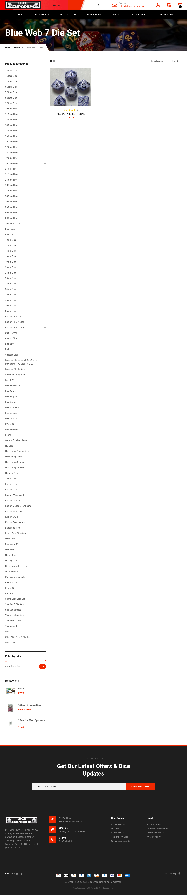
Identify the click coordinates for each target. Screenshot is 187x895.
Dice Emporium (12, 396)
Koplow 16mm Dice (14, 327)
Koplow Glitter (12, 489)
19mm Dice (10, 262)
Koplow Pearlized (13, 511)
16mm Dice (10, 256)
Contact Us (124, 3)
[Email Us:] (52, 829)
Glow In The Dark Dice (16, 440)
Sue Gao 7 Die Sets (14, 604)
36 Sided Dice (11, 207)
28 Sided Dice (11, 196)
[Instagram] (21, 874)
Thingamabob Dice (14, 615)
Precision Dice (12, 582)
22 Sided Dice (11, 174)
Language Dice (12, 528)
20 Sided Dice (11, 163)
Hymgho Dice (11, 473)
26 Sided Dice (11, 190)
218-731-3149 (65, 841)
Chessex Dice (11, 354)
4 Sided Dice (11, 76)
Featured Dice (11, 429)
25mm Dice (10, 272)
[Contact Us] (114, 5)
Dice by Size (11, 413)
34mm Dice (10, 289)
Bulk (7, 349)
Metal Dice (10, 549)
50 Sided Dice (11, 212)
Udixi (7, 631)
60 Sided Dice (11, 218)
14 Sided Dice (11, 130)
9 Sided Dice (11, 103)
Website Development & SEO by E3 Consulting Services (93, 888)
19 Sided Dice (11, 158)
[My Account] (158, 5)
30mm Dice (10, 278)
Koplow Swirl (11, 517)
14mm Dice (10, 251)
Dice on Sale (11, 418)
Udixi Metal (10, 642)
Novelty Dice (11, 560)
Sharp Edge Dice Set (15, 599)
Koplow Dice (11, 484)
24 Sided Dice (11, 180)
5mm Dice (10, 229)
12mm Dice (10, 245)
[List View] (54, 61)
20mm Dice (10, 267)
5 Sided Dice (11, 81)
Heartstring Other (13, 456)
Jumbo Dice (11, 478)
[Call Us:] (52, 839)
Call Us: (63, 837)
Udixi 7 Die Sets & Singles (17, 637)
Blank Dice (10, 344)
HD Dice (9, 445)
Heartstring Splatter (14, 462)
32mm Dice (10, 283)
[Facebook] (17, 874)
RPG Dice (9, 588)
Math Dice (10, 538)
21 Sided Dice (11, 169)
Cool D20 (9, 380)
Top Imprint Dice (13, 620)
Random (9, 593)
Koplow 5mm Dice (14, 316)
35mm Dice (10, 294)
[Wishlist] (169, 5)
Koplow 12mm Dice (14, 322)
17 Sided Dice (11, 147)
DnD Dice (9, 424)
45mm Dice (10, 300)
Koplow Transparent (15, 522)
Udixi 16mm (11, 333)
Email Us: (63, 828)
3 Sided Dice (11, 70)
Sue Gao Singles (13, 610)
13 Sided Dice (11, 125)
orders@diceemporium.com (132, 6)
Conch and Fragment (15, 374)
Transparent (11, 626)
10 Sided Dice (11, 108)
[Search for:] (78, 5)
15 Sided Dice (11, 136)
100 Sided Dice (12, 223)
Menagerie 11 (11, 544)
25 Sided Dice (11, 185)
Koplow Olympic (13, 500)
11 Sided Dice (11, 114)
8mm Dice (10, 234)
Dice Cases (10, 391)
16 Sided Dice (11, 141)
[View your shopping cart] (180, 5)
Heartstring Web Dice (15, 467)
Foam (8, 435)
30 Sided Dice (11, 201)
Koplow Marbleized (14, 495)
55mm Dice (10, 311)
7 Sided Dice (11, 92)
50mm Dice (10, 305)
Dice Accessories (13, 385)
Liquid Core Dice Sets (15, 533)
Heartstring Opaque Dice (17, 451)
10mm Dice (10, 240)
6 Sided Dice (11, 87)
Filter (42, 666)
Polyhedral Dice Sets (15, 577)
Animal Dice (11, 338)
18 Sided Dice (11, 152)
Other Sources (12, 571)
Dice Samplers (12, 407)
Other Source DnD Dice (16, 566)
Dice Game (10, 402)
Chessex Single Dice (15, 369)
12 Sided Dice (11, 119)
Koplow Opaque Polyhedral (18, 506)
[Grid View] (51, 61)
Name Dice (10, 555)
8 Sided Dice (11, 97)
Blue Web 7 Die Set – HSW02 (71, 114)
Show (174, 61)
